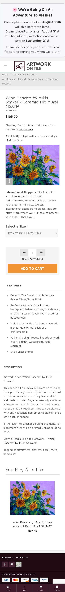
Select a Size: (16, 226)
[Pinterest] (12, 564)
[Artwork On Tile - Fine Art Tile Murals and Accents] (32, 66)
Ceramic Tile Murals (23, 74)
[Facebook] (5, 564)
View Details (26, 129)
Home (5, 74)
